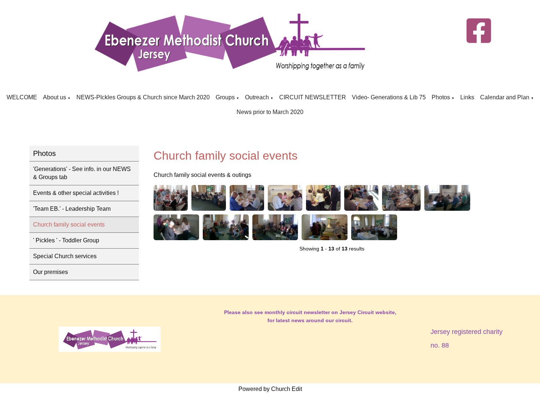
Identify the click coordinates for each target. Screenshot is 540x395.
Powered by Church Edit (270, 389)
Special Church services (65, 256)
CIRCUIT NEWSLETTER (312, 97)
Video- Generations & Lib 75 (389, 97)
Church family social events (69, 224)
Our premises (50, 272)
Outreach (257, 97)
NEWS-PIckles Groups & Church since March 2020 (143, 97)
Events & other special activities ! (76, 193)
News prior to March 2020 (270, 112)
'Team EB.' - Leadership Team (72, 209)
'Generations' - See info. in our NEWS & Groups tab (82, 173)
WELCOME (22, 97)
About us (54, 97)
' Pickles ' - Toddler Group (66, 240)
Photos (441, 97)
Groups (226, 97)
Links (467, 97)
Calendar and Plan (504, 97)
